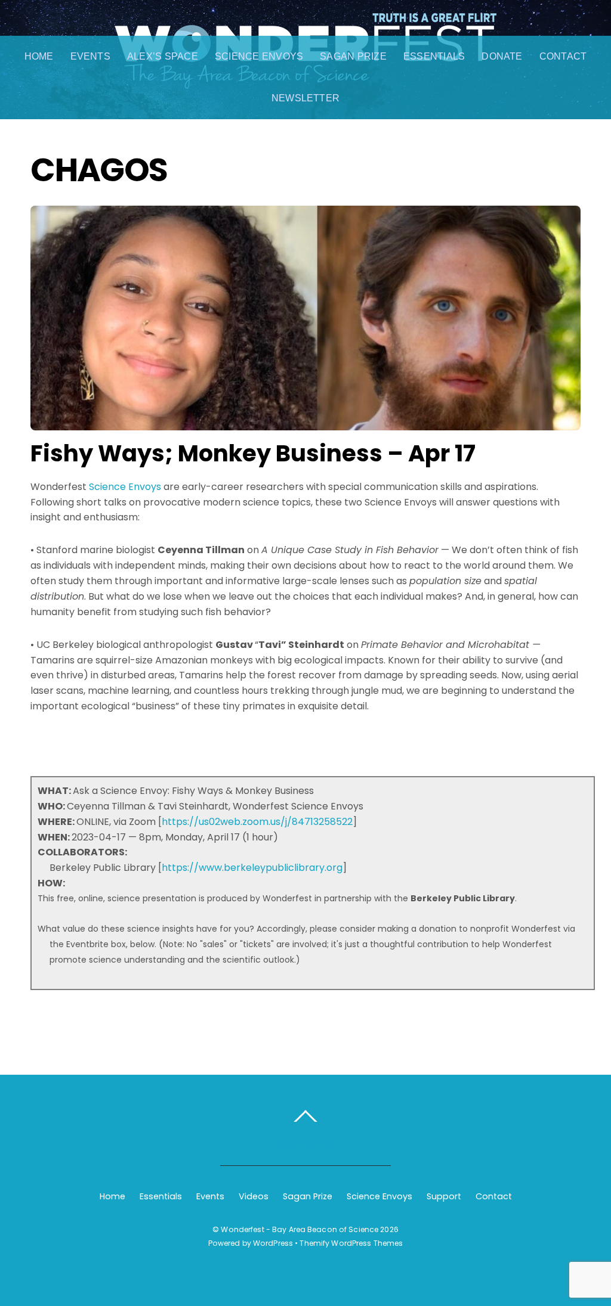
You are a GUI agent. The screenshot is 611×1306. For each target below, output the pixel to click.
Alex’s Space (162, 56)
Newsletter (305, 98)
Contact (563, 56)
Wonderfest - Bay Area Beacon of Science (299, 1229)
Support (444, 1196)
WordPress (273, 1243)
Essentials (434, 56)
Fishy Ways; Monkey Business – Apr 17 (253, 453)
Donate (502, 56)
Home (39, 56)
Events (90, 56)
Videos (254, 1196)
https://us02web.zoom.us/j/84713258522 (257, 822)
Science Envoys (259, 56)
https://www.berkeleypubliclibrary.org (252, 867)
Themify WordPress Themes (351, 1243)
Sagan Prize (353, 56)
